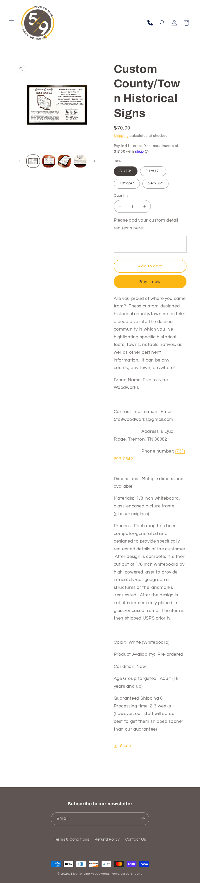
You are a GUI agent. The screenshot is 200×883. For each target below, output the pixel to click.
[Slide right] (94, 161)
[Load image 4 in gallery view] (80, 161)
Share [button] (125, 746)
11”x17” (153, 171)
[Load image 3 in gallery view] (64, 161)
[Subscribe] (143, 818)
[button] (11, 23)
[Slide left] (19, 161)
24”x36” (155, 183)
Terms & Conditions (71, 839)
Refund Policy (107, 839)
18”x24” (127, 183)
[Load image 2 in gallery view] (48, 161)
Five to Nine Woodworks (90, 873)
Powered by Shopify (126, 873)
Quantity (121, 195)
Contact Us (135, 839)
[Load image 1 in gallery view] (33, 161)
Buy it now (150, 282)
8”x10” (126, 171)
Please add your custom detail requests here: (146, 224)
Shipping (121, 136)
